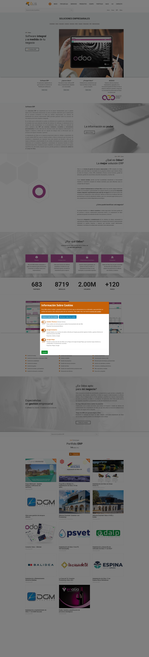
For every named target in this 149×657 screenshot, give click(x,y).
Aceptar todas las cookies (49, 317)
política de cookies (95, 311)
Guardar (44, 352)
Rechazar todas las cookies (68, 317)
